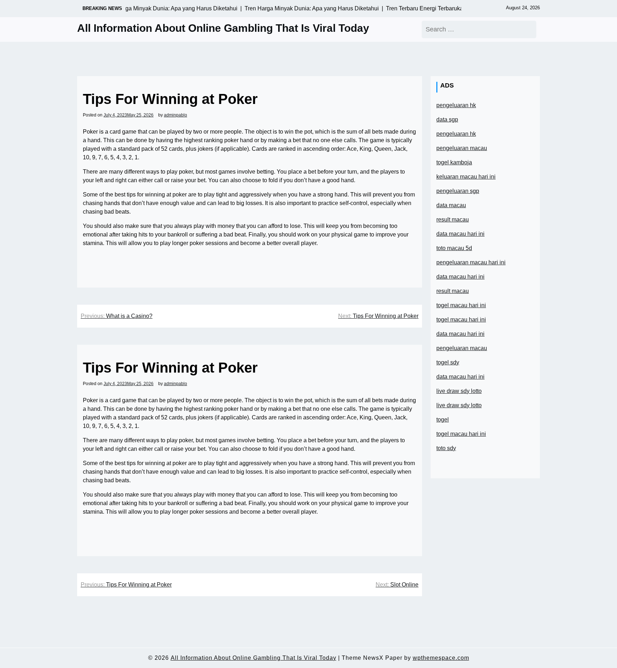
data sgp (447, 119)
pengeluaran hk (456, 105)
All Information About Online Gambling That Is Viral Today (223, 28)
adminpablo (175, 115)
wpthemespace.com (441, 658)
